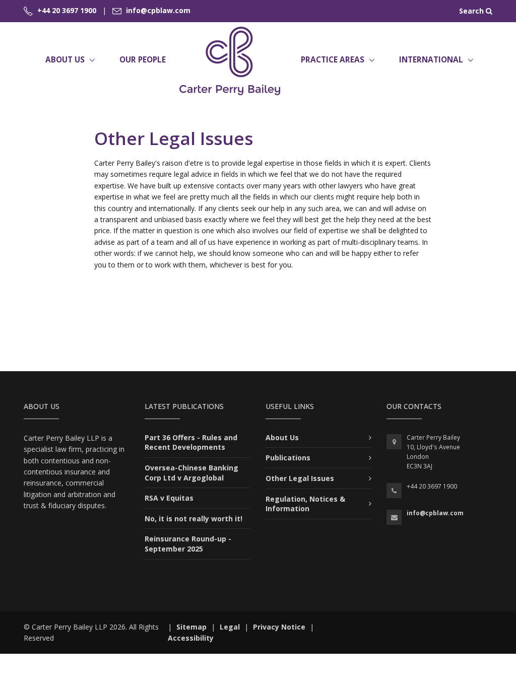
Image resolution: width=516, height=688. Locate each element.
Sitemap (191, 627)
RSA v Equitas (169, 498)
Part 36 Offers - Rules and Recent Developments (191, 442)
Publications (288, 457)
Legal (230, 627)
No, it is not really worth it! (193, 518)
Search (472, 11)
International (431, 59)
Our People (142, 59)
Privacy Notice (279, 627)
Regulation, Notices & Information (305, 504)
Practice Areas (332, 59)
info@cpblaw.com (435, 513)
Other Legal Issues (300, 478)
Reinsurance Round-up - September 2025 (188, 544)
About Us (65, 59)
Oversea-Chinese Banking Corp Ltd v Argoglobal (191, 473)
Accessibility (191, 638)
